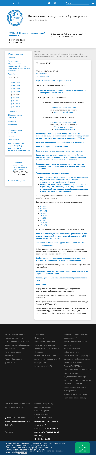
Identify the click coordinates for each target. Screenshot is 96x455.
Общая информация (16, 54)
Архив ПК (11, 77)
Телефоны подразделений (15, 348)
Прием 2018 (15, 103)
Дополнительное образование (17, 345)
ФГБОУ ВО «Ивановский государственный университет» (20, 166)
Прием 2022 (15, 91)
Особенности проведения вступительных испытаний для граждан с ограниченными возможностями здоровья (60, 259)
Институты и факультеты (15, 334)
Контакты (9, 432)
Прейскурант (41, 284)
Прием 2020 (15, 97)
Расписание (12, 124)
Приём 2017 (15, 107)
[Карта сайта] (55, 3)
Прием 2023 (15, 88)
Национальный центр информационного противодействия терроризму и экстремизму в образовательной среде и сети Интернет (77, 355)
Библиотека (9, 355)
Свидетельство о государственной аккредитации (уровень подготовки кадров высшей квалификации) (19, 66)
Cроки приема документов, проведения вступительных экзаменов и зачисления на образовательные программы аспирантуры (60, 166)
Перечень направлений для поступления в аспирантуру (60, 142)
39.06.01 (43, 216)
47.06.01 (43, 225)
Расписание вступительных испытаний (52, 173)
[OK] (70, 418)
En (19, 3)
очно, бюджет (41, 73)
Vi (13, 3)
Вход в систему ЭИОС (43, 366)
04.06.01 (43, 208)
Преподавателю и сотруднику (17, 341)
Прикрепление (13, 139)
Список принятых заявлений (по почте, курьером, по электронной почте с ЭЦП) (63, 91)
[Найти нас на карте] (61, 3)
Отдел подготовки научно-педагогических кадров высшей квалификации (47, 359)
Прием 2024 (15, 85)
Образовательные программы (15, 131)
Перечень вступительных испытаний (52, 146)
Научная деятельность (14, 338)
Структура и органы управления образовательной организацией (57, 54)
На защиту (12, 136)
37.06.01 (43, 211)
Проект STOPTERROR (73, 366)
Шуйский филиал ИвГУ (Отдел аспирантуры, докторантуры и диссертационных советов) (19, 146)
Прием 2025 (15, 82)
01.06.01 (43, 206)
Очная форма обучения (63, 112)
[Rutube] (75, 418)
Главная (37, 52)
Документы (12, 111)
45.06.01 (43, 220)
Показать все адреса (16, 180)
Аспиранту (12, 121)
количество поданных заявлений (63, 107)
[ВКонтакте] (65, 418)
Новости (11, 57)
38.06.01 (43, 213)
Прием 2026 (13, 74)
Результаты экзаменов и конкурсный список (53, 80)
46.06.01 (43, 223)
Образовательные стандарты (15, 116)
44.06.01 (43, 218)
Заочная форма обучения (64, 129)
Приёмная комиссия (13, 352)
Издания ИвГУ (40, 338)
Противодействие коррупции (75, 398)
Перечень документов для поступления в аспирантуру (59, 151)
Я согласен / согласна (82, 448)
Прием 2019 (15, 100)
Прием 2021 (15, 94)
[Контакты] (49, 3)
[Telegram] (79, 418)
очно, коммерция (42, 76)
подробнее (41, 449)
